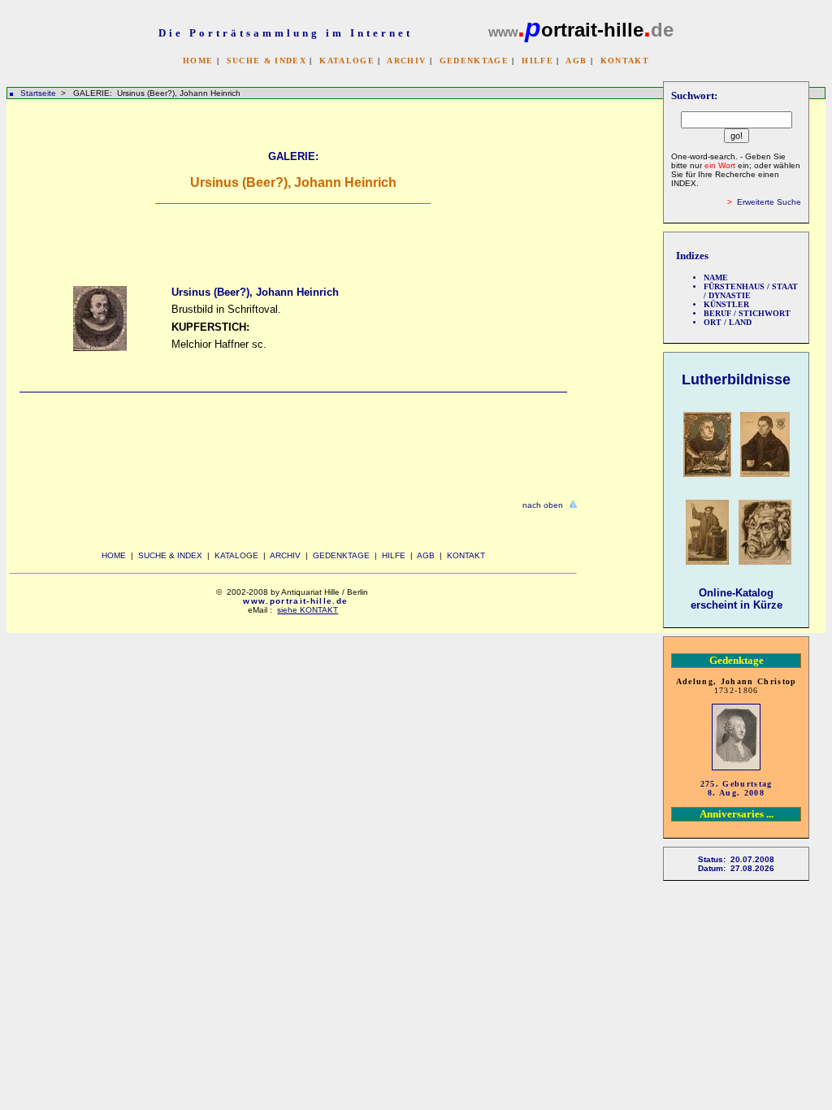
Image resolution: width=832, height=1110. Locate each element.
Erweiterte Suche (769, 201)
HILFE (537, 60)
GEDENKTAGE (474, 60)
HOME (198, 60)
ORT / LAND (728, 322)
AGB (576, 60)
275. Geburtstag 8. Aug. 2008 (736, 788)
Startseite (38, 93)
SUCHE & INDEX (266, 60)
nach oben (542, 505)
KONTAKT (624, 60)
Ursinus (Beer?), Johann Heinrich (255, 292)
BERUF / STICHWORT (747, 313)
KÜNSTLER (726, 304)
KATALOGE (347, 60)
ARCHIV (406, 60)
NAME (716, 277)
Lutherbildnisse (736, 379)
